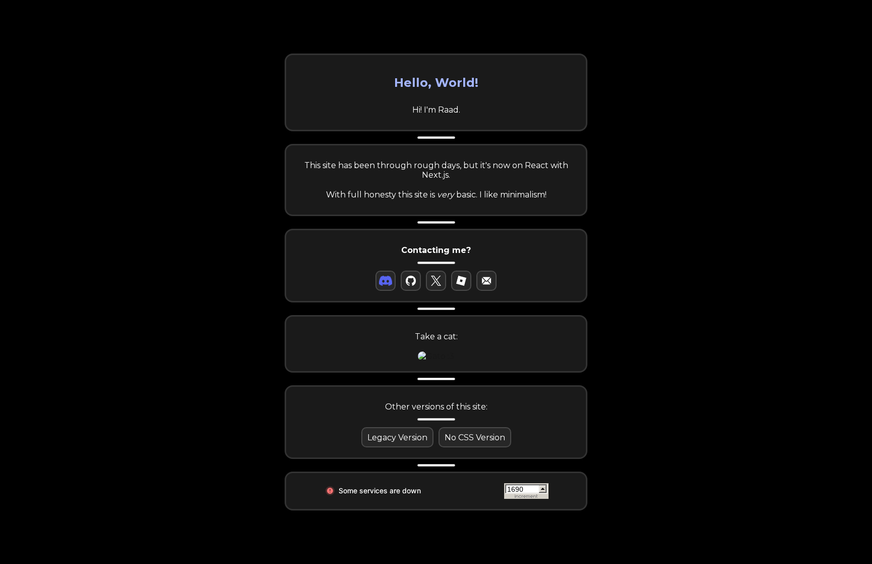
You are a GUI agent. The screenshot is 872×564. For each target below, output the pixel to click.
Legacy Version (397, 437)
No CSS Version (475, 437)
